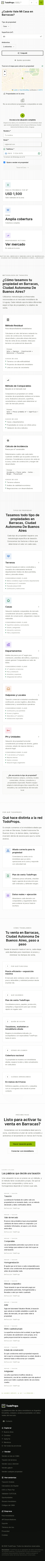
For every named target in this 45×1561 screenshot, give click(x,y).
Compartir (23, 53)
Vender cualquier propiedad (12, 1471)
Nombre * (7, 131)
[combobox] (6, 26)
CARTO (40, 90)
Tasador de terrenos (9, 1460)
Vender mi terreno (18, 3)
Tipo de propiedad (9, 22)
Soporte (5, 1523)
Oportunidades (7, 1497)
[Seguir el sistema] (41, 2)
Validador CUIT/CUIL (9, 1494)
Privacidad (5, 1531)
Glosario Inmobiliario (9, 1501)
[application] (22, 79)
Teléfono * (10, 149)
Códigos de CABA (8, 1505)
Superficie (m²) (7, 32)
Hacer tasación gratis (22, 1144)
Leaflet (15, 90)
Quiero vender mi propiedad (17, 162)
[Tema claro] (31, 2)
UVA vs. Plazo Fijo (8, 1490)
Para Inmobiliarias (8, 1516)
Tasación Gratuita (8, 1482)
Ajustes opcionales (23, 60)
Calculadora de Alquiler (10, 1486)
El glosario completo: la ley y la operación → (18, 1393)
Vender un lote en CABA (10, 1456)
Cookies (5, 1535)
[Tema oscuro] (36, 2)
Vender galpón (7, 1468)
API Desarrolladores (9, 1519)
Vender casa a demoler (10, 1464)
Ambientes (6, 42)
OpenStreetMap (24, 90)
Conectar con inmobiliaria (22, 1151)
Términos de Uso (8, 1527)
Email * (6, 140)
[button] (22, 78)
